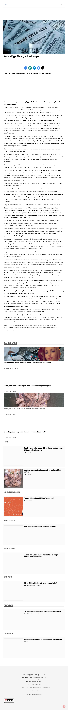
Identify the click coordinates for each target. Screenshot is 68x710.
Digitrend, (6, 368)
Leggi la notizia (27, 452)
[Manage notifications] (64, 706)
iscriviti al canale (45, 73)
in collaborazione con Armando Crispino (34, 559)
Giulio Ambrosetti (14, 59)
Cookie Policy (58, 705)
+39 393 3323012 (46, 687)
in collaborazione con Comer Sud (33, 585)
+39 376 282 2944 (36, 684)
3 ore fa (9, 414)
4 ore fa (9, 437)
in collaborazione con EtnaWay (32, 613)
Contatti (36, 705)
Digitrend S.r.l (39, 690)
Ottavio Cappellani (29, 644)
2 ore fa (9, 391)
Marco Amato (28, 500)
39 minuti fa (10, 368)
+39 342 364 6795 (37, 683)
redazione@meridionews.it (35, 681)
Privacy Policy (46, 705)
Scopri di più (43, 677)
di (24, 500)
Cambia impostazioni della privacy (34, 694)
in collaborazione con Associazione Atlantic (35, 529)
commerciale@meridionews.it (34, 687)
